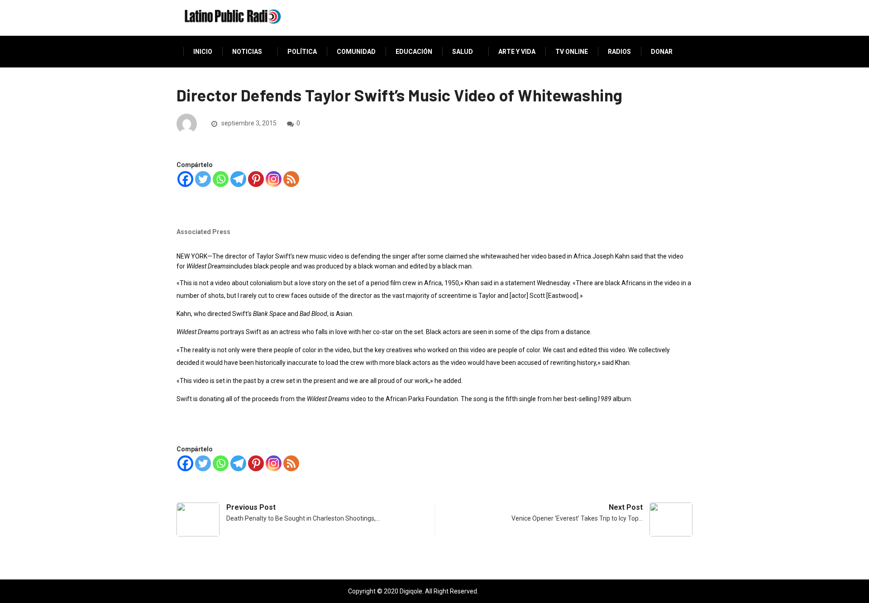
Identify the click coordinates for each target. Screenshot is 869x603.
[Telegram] (238, 179)
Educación (414, 51)
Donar (662, 51)
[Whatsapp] (221, 179)
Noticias (247, 51)
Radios (619, 51)
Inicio (202, 51)
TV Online (571, 51)
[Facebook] (185, 179)
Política (302, 51)
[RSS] (291, 179)
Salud (462, 51)
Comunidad (356, 51)
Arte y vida (516, 51)
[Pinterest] (256, 179)
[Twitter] (203, 179)
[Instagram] (274, 179)
